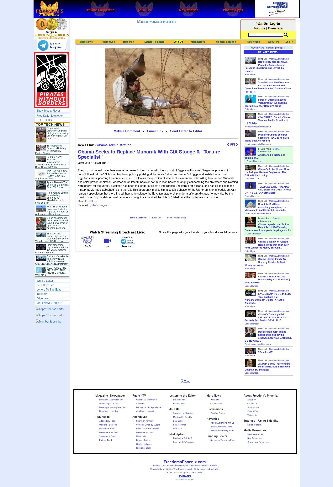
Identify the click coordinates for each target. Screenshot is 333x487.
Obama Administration (114, 144)
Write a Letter (45, 280)
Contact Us (252, 403)
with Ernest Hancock (145, 411)
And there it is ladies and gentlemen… (265, 156)
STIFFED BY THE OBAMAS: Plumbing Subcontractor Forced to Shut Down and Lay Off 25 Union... (266, 66)
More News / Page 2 (49, 303)
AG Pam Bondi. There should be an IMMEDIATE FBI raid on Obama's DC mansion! (267, 366)
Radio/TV (128, 41)
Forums (259, 28)
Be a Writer (178, 421)
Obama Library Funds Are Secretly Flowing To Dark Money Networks (266, 262)
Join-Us (262, 23)
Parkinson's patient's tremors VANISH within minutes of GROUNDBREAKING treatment (51, 259)
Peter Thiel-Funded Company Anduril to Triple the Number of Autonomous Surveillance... (51, 210)
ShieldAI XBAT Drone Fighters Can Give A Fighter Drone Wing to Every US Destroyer (52, 237)
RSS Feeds (253, 41)
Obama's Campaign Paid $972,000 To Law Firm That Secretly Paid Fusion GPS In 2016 (266, 317)
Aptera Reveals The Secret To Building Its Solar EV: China (58, 184)
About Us (273, 41)
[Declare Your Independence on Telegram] (52, 45)
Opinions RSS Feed (108, 424)
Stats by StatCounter (184, 479)
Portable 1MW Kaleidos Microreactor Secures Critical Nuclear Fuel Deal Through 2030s (50, 162)
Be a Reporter (45, 285)
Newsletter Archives (145, 432)
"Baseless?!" (265, 352)
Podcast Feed (105, 440)
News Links (141, 436)
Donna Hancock (254, 161)
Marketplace (198, 41)
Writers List (252, 415)
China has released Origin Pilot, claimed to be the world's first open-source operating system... (57, 222)
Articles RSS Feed (107, 421)
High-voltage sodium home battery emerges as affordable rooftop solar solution (52, 197)
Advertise (42, 298)
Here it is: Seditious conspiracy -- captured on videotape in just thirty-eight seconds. (265, 207)
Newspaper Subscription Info (112, 407)
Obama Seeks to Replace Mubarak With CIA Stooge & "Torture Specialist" (149, 154)
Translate (275, 28)
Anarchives (108, 41)
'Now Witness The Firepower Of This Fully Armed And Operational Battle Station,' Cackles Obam (268, 85)
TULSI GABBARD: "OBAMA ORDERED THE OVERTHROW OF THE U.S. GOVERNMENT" (268, 189)
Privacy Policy (253, 411)
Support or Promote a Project (223, 440)
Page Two (214, 399)
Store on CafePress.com (184, 442)
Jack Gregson (100, 205)
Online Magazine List (108, 403)
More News (86, 41)
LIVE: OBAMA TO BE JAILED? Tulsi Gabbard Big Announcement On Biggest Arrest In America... (268, 298)
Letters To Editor (154, 41)
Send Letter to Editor (186, 131)
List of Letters (179, 399)
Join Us (178, 41)
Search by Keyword (145, 421)
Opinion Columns (143, 444)
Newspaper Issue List (108, 411)
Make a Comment (127, 131)
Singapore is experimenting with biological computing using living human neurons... (58, 133)
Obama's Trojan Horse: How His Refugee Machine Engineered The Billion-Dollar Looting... (267, 172)
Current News (257, 47)
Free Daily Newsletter (50, 115)
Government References (258, 442)
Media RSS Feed (106, 428)
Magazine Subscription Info (111, 399)
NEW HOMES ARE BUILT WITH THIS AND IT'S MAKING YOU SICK (51, 271)
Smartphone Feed (107, 436)
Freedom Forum (217, 413)
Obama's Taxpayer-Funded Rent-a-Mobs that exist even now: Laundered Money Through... (267, 244)
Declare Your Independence (148, 407)
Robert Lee (250, 74)
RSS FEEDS (44, 120)
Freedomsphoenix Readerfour (258, 126)
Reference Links (143, 448)
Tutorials (42, 294)
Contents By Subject (275, 47)
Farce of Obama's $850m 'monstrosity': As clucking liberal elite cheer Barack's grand (266, 102)
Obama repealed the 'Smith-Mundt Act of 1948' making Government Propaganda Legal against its (268, 227)
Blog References (254, 438)
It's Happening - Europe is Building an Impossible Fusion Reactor (50, 149)
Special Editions (226, 41)
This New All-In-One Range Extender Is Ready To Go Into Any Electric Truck (51, 174)
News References (255, 434)
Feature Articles (143, 440)
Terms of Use (253, 407)
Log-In (275, 23)
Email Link (155, 131)
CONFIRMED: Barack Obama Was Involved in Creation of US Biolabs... (267, 120)
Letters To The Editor (49, 289)
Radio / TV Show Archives (147, 428)
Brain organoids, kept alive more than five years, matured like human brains (51, 248)
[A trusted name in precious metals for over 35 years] (51, 35)
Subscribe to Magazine (183, 413)
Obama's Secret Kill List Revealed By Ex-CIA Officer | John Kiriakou (267, 279)
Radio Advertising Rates (221, 426)
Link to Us (177, 428)
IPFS (232, 144)
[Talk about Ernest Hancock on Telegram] (127, 241)
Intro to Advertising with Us (222, 422)
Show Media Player (48, 110)
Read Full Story (87, 201)
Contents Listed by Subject (148, 424)
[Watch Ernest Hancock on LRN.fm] (88, 239)
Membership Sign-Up (182, 417)
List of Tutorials (254, 424)
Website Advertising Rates (222, 430)
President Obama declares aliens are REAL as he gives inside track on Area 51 (267, 137)
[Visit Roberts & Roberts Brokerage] (51, 24)
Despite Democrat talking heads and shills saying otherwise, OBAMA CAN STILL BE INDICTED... (268, 336)
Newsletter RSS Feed (108, 432)
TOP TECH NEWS (50, 124)
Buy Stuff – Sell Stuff (182, 438)
